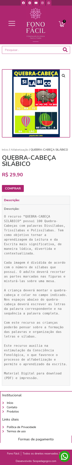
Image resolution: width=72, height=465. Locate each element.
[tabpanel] (36, 294)
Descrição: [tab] (12, 200)
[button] (12, 23)
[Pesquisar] (65, 50)
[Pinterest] (29, 3)
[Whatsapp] (48, 3)
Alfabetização (19, 150)
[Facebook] (23, 3)
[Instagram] (42, 3)
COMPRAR (13, 188)
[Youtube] (36, 3)
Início (5, 150)
